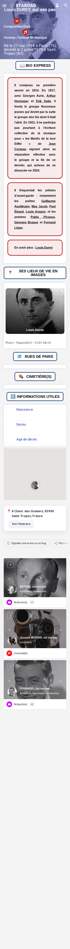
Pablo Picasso (43, 217)
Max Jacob (39, 206)
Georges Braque (26, 222)
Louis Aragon (36, 211)
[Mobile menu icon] (4, 5)
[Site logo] (23, 5)
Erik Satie (43, 101)
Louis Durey (44, 247)
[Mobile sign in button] (57, 5)
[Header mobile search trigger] (65, 5)
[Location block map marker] (35, 485)
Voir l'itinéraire (21, 523)
